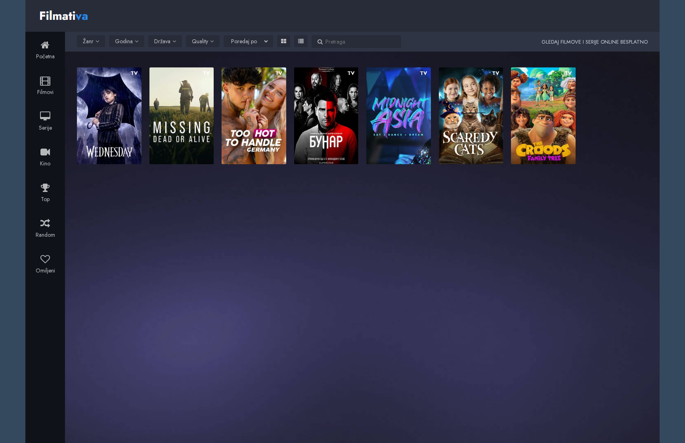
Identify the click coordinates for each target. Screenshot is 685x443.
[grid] (283, 41)
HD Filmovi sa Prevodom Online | (64, 14)
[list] (301, 41)
